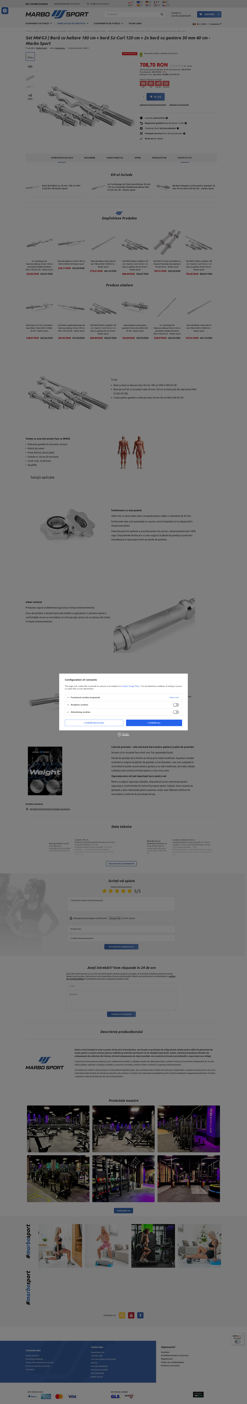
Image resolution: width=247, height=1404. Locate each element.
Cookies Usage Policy (130, 686)
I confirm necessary (94, 723)
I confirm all (154, 723)
